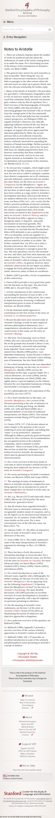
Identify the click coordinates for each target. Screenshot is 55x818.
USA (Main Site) (12, 777)
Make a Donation (27, 753)
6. (5, 282)
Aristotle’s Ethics (15, 263)
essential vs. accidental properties (20, 315)
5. (5, 275)
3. (5, 91)
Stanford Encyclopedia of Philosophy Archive (27, 12)
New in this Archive (28, 702)
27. (5, 637)
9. (5, 320)
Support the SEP (27, 748)
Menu (10, 22)
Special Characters (27, 732)
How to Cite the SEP (27, 729)
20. (5, 530)
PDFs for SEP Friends (27, 751)
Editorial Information (27, 721)
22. (5, 552)
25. (5, 620)
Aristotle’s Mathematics (15, 492)
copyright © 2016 (43, 799)
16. (5, 474)
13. (5, 397)
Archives (25, 708)
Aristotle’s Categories (22, 470)
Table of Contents (27, 700)
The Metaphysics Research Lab (14, 801)
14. (5, 424)
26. (5, 627)
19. (5, 506)
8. (5, 310)
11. (5, 364)
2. (5, 73)
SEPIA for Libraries (27, 756)
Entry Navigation (16, 37)
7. (5, 292)
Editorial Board (27, 727)
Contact (25, 735)
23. (5, 573)
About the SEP (27, 724)
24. (5, 605)
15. (5, 462)
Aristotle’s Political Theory (25, 215)
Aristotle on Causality (30, 560)
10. (5, 338)
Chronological (27, 705)
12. (5, 391)
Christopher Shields (27, 656)
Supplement (37, 212)
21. (5, 539)
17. (5, 481)
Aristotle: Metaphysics (15, 400)
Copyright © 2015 (26, 653)
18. (5, 496)
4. (5, 168)
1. (5, 55)
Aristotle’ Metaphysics (15, 581)
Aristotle (26, 49)
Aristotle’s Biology (13, 333)
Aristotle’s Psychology (14, 590)
